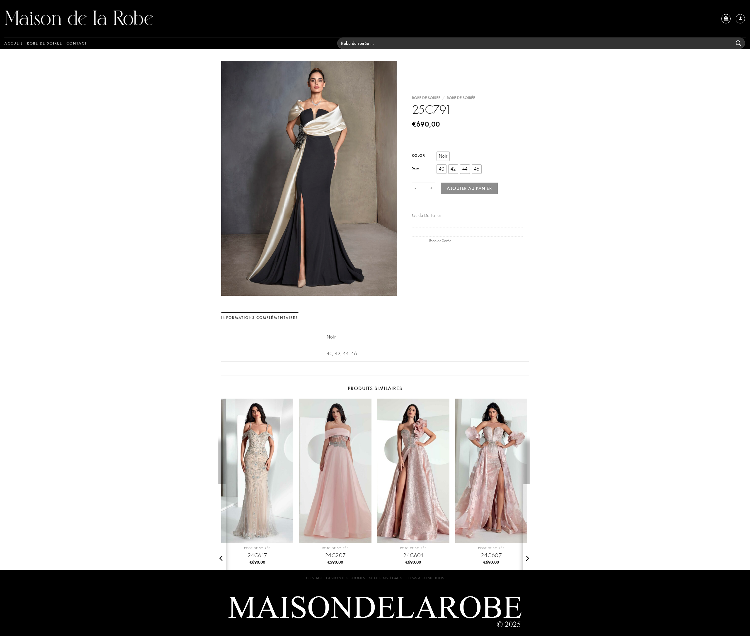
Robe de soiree (44, 43)
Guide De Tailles (426, 215)
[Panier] (726, 18)
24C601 (413, 555)
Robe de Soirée (461, 97)
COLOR (418, 156)
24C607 (491, 555)
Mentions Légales (385, 578)
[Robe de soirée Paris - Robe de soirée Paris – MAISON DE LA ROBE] (106, 19)
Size (415, 168)
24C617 (257, 555)
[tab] (259, 318)
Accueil (13, 43)
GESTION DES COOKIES (345, 578)
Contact (77, 43)
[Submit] (738, 43)
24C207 (335, 555)
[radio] (443, 156)
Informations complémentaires (259, 317)
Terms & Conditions (425, 578)
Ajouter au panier (469, 188)
